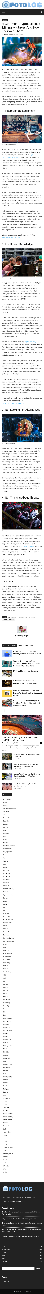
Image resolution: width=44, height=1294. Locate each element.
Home (4, 17)
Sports (5, 1123)
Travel (5, 1144)
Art (4, 815)
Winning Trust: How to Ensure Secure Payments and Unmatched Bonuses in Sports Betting (26, 663)
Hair (4, 981)
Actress (5, 806)
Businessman (7, 849)
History (5, 987)
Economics (7, 913)
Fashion (6, 935)
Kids (4, 1012)
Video (5, 1160)
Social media (7, 1120)
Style (5, 1129)
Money (5, 1037)
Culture (5, 892)
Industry (6, 1006)
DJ (4, 910)
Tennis (5, 1135)
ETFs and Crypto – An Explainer (25, 671)
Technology (7, 1132)
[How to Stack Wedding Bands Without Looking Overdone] (7, 786)
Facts (5, 926)
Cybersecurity (8, 895)
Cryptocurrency (12, 617)
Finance (6, 947)
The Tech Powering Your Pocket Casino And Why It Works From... (20, 738)
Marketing (6, 1027)
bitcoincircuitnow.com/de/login (13, 403)
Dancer (5, 898)
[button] (3, 12)
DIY (4, 907)
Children (6, 870)
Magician (6, 1024)
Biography (6, 833)
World (5, 1169)
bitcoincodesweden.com (11, 238)
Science (5, 1092)
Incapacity (6, 1003)
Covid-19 (6, 886)
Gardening (7, 972)
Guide (5, 978)
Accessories (7, 799)
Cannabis (6, 855)
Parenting (6, 1067)
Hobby (5, 990)
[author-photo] (22, 633)
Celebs (5, 867)
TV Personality (8, 1147)
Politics (5, 1080)
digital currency (30, 342)
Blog (4, 836)
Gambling (6, 963)
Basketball (6, 821)
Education (6, 916)
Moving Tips (7, 1046)
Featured (6, 944)
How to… (6, 996)
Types (5, 1150)
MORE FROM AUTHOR (26, 646)
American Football (9, 809)
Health (5, 984)
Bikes (5, 830)
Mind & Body (7, 1030)
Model (5, 1033)
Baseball (6, 818)
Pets (4, 1073)
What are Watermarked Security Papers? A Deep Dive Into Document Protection (27, 693)
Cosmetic (6, 883)
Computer (6, 879)
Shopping (6, 1098)
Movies (5, 1043)
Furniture (6, 960)
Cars (4, 858)
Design (5, 904)
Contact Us (5, 1281)
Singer (5, 1101)
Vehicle (5, 1157)
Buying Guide (7, 852)
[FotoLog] (22, 5)
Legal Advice (7, 1018)
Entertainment (8, 919)
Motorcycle (7, 1040)
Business (10, 17)
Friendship (7, 956)
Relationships (8, 1086)
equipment (32, 617)
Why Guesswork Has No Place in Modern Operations (19, 1219)
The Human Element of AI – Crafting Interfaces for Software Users (22, 1224)
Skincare (6, 1107)
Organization (7, 1064)
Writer (5, 1172)
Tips (4, 1138)
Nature (5, 1055)
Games (5, 969)
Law (4, 1015)
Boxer (5, 839)
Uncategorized (8, 1154)
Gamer (5, 966)
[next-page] (6, 710)
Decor (5, 901)
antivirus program (27, 546)
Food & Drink (7, 953)
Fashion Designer (9, 938)
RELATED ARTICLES (9, 646)
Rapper (5, 1083)
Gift (4, 975)
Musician (6, 1052)
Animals (6, 812)
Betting (5, 827)
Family (5, 929)
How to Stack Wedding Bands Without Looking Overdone (20, 1236)
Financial (6, 950)
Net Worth (6, 1058)
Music (5, 1049)
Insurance (6, 1009)
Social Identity (8, 1114)
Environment (7, 923)
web (4, 1163)
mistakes (11, 619)
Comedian (6, 873)
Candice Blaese (6, 743)
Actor (5, 802)
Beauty (5, 824)
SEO (4, 1095)
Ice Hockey (6, 1000)
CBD (4, 864)
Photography (7, 1077)
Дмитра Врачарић (9, 34)
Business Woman (9, 846)
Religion (6, 1089)
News (5, 1061)
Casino (5, 861)
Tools (5, 1141)
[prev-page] (3, 710)
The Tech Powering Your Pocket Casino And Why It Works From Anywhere (21, 1213)
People (5, 1070)
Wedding (6, 1166)
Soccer (5, 1110)
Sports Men (7, 1126)
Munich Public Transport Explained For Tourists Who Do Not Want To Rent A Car (21, 1230)
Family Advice (8, 932)
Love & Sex (7, 1021)
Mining (5, 619)
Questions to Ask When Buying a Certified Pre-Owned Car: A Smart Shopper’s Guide (26, 703)
